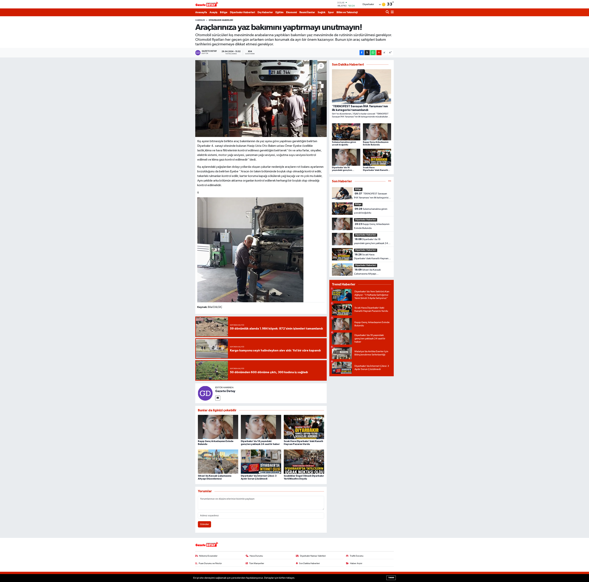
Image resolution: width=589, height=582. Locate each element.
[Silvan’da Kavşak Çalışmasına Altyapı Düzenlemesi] (218, 461)
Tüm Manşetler (256, 563)
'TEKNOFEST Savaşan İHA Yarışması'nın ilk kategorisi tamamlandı (371, 196)
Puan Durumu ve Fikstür (210, 563)
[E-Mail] (217, 398)
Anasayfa (201, 12)
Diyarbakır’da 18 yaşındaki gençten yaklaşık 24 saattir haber (371, 241)
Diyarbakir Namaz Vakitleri (313, 556)
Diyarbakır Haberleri (242, 12)
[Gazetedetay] (206, 4)
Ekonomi (291, 12)
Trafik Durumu (356, 556)
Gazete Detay (225, 391)
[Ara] (388, 12)
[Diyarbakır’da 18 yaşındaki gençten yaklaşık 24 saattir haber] (261, 427)
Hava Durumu (256, 556)
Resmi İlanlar (307, 12)
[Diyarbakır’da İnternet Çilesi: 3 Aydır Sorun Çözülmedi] (261, 461)
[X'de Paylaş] (367, 52)
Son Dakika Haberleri (309, 563)
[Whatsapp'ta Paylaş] (373, 52)
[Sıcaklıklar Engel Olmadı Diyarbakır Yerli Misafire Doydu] (304, 461)
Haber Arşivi (356, 563)
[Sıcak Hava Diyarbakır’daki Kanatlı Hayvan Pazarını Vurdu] (304, 427)
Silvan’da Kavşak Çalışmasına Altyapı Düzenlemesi (367, 272)
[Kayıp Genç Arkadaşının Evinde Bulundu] (218, 427)
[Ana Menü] (392, 12)
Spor (331, 12)
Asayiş (213, 12)
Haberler (200, 20)
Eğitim (279, 12)
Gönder (204, 524)
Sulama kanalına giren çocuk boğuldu (370, 211)
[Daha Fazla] (378, 52)
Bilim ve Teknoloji (347, 12)
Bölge (223, 12)
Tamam (391, 577)
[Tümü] (389, 181)
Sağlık (321, 12)
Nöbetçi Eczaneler (208, 556)
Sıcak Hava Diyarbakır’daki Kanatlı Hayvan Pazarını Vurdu (371, 257)
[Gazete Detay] (205, 393)
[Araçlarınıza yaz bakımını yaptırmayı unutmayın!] (261, 98)
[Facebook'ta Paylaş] (362, 52)
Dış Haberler (265, 12)
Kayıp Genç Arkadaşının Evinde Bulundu (371, 226)
